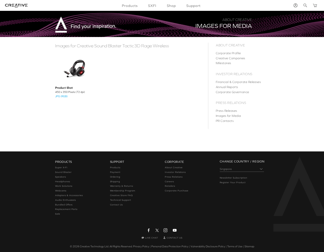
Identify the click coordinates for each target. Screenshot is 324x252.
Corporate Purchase (176, 190)
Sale (57, 214)
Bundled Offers (64, 204)
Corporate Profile (228, 53)
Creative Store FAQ (121, 195)
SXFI (152, 6)
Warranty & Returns (121, 186)
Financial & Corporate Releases (238, 82)
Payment (115, 172)
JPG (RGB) (61, 96)
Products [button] (130, 6)
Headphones (62, 181)
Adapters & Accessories (69, 195)
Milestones (223, 63)
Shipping (115, 181)
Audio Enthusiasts (65, 200)
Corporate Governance (232, 92)
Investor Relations (234, 74)
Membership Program (122, 190)
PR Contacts (225, 120)
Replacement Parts (66, 209)
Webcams (60, 190)
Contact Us (116, 204)
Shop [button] (171, 6)
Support (193, 6)
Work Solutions (63, 186)
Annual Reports (227, 87)
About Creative (230, 45)
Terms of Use (234, 246)
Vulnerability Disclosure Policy (207, 246)
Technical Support (120, 200)
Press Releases (226, 110)
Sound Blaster (63, 172)
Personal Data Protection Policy (169, 246)
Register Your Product (233, 182)
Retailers (170, 186)
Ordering (115, 177)
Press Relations (231, 103)
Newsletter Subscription (233, 177)
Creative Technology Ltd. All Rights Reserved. (106, 246)
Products (115, 167)
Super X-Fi (61, 167)
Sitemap (249, 246)
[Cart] (315, 5)
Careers (169, 181)
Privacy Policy (141, 246)
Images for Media (228, 115)
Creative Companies (230, 58)
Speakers (60, 177)
